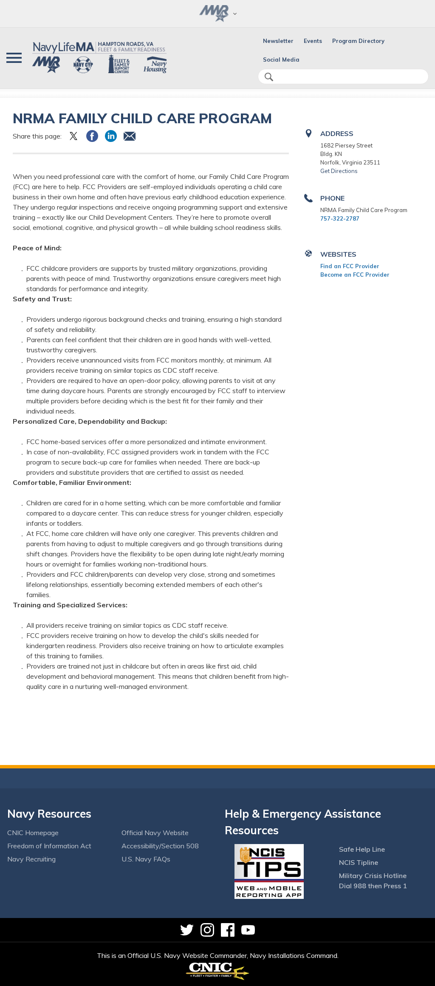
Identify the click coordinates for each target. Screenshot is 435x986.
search (269, 77)
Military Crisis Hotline (373, 875)
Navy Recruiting (31, 859)
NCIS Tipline (358, 862)
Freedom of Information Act (49, 846)
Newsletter (278, 40)
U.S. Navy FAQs (145, 859)
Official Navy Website (155, 832)
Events (313, 40)
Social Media (281, 59)
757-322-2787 (339, 218)
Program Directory (358, 40)
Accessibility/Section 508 (160, 846)
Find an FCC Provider (349, 266)
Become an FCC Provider (355, 274)
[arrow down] (217, 13)
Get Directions (339, 170)
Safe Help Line (362, 849)
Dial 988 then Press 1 (373, 885)
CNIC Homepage (33, 832)
